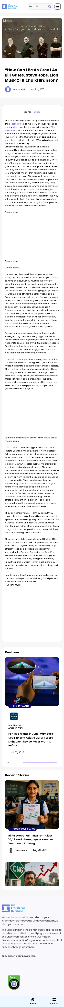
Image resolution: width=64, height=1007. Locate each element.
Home (33, 1003)
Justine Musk (17, 123)
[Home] (32, 999)
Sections (10, 1004)
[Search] (50, 6)
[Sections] (10, 998)
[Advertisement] (32, 237)
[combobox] (38, 6)
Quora (37, 112)
